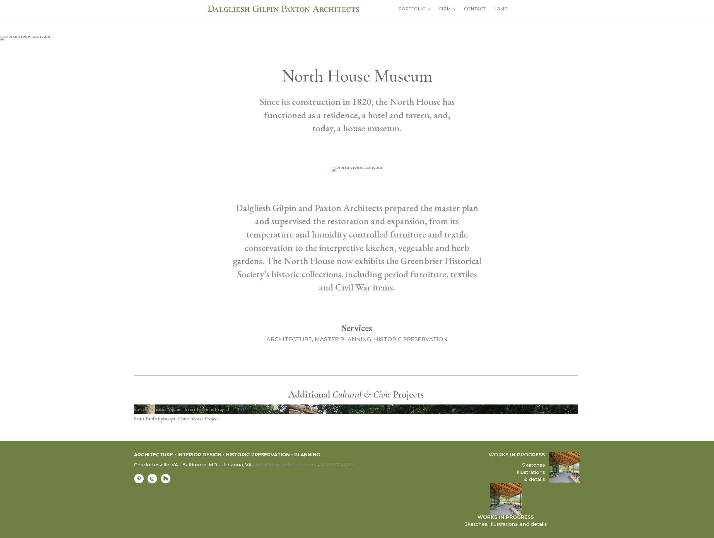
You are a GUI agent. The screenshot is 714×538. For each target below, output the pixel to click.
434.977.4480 (337, 464)
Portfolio (412, 9)
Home (500, 9)
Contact (475, 9)
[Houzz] (166, 482)
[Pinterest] (139, 482)
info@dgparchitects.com (286, 464)
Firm (445, 9)
